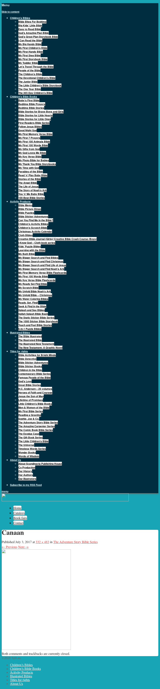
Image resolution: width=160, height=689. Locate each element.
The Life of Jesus (28, 186)
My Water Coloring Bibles (33, 299)
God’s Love (25, 381)
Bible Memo (25, 205)
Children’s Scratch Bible (32, 228)
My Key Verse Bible (29, 156)
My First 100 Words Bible (33, 145)
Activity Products (21, 672)
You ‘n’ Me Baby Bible (31, 194)
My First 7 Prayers (29, 138)
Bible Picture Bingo (29, 209)
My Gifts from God (29, 149)
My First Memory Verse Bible (35, 134)
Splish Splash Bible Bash (33, 314)
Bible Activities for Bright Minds (37, 355)
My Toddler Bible (28, 63)
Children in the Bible (30, 370)
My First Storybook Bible (33, 59)
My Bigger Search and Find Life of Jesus (42, 265)
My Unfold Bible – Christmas (35, 295)
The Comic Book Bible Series (35, 430)
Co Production (26, 467)
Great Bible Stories (29, 385)
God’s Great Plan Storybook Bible (38, 36)
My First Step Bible (29, 55)
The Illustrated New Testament (36, 344)
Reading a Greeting (29, 415)
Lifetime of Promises (30, 400)
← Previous (9, 547)
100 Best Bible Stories (31, 198)
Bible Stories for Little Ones (34, 119)
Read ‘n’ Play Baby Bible (32, 175)
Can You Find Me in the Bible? (35, 220)
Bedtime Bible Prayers (31, 104)
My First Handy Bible (30, 51)
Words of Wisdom (28, 456)
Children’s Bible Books (25, 668)
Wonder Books (27, 452)
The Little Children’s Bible (33, 441)
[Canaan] (36, 648)
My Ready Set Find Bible (32, 284)
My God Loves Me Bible (32, 153)
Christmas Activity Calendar (35, 231)
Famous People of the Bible (34, 377)
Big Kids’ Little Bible (30, 25)
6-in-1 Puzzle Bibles (29, 329)
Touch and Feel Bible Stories (35, 325)
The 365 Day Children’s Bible (35, 93)
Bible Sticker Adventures (33, 216)
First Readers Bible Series (34, 123)
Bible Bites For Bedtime (32, 22)
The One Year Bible (29, 89)
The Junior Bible (28, 81)
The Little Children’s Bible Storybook (39, 85)
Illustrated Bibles (21, 676)
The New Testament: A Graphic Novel (40, 347)
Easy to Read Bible (29, 29)
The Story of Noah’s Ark (32, 190)
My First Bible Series (30, 411)
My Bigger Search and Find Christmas (40, 261)
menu (5, 491)
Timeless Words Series (32, 449)
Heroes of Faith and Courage (35, 392)
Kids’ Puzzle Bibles (29, 246)
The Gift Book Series (30, 437)
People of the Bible (29, 70)
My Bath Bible (26, 254)
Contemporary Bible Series (34, 374)
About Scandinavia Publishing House (40, 464)
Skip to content (10, 12)
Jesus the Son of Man (31, 396)
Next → (23, 547)
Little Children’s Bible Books (35, 404)
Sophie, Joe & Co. (28, 419)
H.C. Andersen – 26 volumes (35, 389)
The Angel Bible (27, 183)
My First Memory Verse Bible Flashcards (42, 272)
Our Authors (25, 475)
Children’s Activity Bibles (33, 224)
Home (17, 508)
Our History (25, 471)
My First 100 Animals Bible (34, 141)
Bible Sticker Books (30, 366)
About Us (16, 683)
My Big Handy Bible (29, 44)
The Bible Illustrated (30, 336)
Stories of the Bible (29, 179)
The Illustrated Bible (30, 340)
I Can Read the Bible (30, 40)
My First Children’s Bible (32, 48)
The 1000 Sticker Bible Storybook (38, 321)
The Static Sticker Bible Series (36, 317)
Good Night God (27, 130)
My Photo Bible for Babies (33, 160)
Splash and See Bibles (31, 310)
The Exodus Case (28, 434)
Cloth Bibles (25, 235)
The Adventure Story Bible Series (38, 422)
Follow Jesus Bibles (30, 126)
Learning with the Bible (31, 250)
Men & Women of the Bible (33, 407)
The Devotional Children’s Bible (36, 78)
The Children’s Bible (30, 74)
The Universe (26, 445)
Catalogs (19, 513)
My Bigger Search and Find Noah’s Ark (41, 269)
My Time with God (28, 168)
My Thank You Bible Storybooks (37, 164)
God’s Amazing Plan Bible (33, 33)
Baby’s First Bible (28, 100)
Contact (18, 523)
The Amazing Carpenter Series (36, 426)
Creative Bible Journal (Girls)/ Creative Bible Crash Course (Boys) (57, 239)
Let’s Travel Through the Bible (36, 66)
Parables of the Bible (30, 171)
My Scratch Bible (28, 287)
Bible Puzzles (26, 213)
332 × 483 (42, 542)
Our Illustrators (27, 478)
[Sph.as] (65, 500)
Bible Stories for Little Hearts (35, 115)
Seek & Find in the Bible (32, 306)
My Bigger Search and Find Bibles (38, 257)
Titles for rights (20, 680)
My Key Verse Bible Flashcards (36, 280)
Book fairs (20, 518)
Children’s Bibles (21, 665)
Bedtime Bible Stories (31, 108)
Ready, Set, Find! (28, 302)
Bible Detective (27, 359)
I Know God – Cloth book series (36, 243)
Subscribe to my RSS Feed (26, 485)
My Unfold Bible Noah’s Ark (34, 291)
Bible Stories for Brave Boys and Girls (41, 111)
